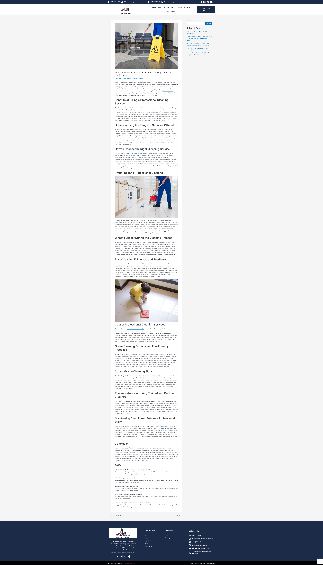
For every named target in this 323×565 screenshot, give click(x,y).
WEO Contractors (168, 91)
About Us (161, 7)
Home (154, 7)
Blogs (180, 7)
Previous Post (116, 515)
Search (189, 21)
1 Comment (118, 78)
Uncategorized (127, 78)
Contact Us (171, 11)
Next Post (178, 515)
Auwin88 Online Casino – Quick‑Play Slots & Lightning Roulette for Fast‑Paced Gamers (199, 38)
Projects (187, 7)
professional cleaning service (135, 329)
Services (170, 7)
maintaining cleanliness (162, 426)
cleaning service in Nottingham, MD (136, 153)
